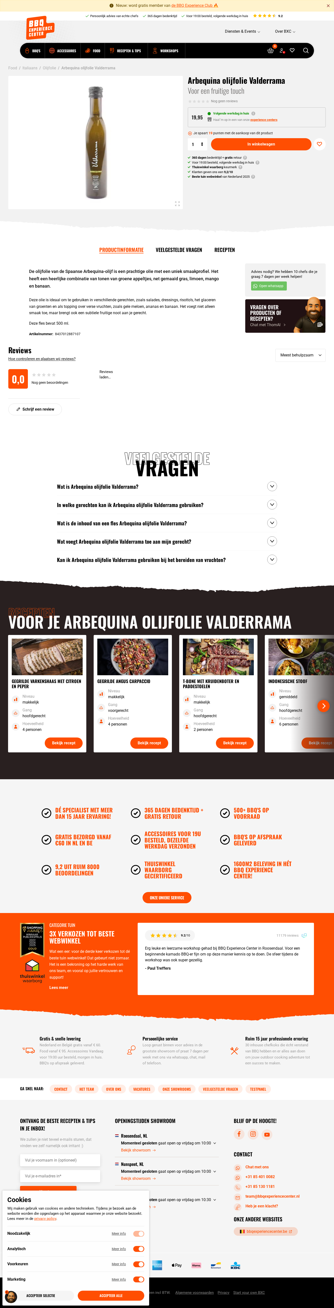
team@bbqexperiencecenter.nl (272, 1196)
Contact (60, 1089)
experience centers (264, 120)
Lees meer (58, 987)
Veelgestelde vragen (179, 249)
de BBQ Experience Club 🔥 (194, 5)
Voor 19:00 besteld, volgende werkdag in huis (217, 16)
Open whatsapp (271, 286)
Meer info (119, 1234)
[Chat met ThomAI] (285, 315)
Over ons (113, 1089)
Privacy (223, 1293)
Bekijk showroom (136, 1150)
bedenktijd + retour (217, 157)
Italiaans (29, 68)
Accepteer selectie (40, 1295)
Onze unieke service (167, 898)
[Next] (323, 706)
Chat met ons (257, 1167)
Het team (86, 1089)
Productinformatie (121, 249)
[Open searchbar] (306, 50)
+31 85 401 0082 (260, 1176)
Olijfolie (49, 68)
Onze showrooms (177, 1089)
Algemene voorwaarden (194, 1293)
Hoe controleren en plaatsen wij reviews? (42, 359)
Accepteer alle (111, 1295)
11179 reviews (288, 935)
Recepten (224, 249)
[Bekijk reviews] (268, 16)
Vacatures (141, 1089)
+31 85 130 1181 (260, 1186)
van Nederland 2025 (221, 176)
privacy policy (45, 1219)
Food (12, 68)
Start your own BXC (249, 1293)
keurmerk (214, 167)
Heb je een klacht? (261, 1206)
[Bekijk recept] (47, 693)
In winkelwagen (261, 144)
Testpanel (258, 1089)
